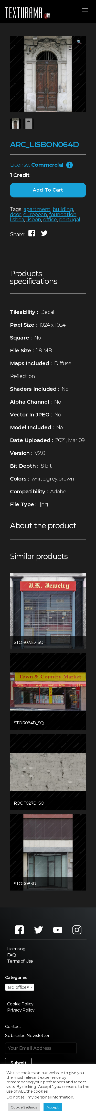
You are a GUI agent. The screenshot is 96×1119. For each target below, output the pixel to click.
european (35, 214)
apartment (37, 209)
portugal (69, 219)
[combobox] (19, 987)
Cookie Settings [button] (24, 1107)
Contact (13, 1026)
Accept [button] (53, 1107)
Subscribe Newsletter (27, 1035)
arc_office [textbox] (18, 987)
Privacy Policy (21, 1010)
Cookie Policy (20, 1004)
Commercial (47, 165)
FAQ (11, 955)
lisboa (17, 219)
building (63, 209)
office (50, 219)
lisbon (33, 219)
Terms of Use (20, 961)
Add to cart (48, 190)
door (15, 214)
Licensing (16, 948)
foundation (63, 214)
